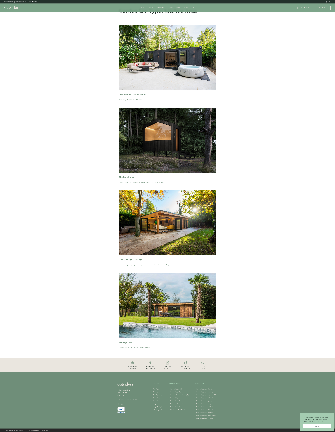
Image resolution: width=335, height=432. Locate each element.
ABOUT (150, 8)
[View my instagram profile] (326, 2)
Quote (322, 8)
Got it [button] (317, 426)
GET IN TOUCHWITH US (202, 367)
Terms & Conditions (309, 421)
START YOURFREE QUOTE (167, 367)
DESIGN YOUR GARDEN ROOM (150, 367)
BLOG (186, 8)
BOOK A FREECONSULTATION (185, 367)
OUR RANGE (161, 8)
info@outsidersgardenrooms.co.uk (15, 1)
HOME (142, 8)
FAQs (193, 8)
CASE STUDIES (174, 8)
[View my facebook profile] (330, 2)
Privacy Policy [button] (320, 421)
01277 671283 (33, 1)
